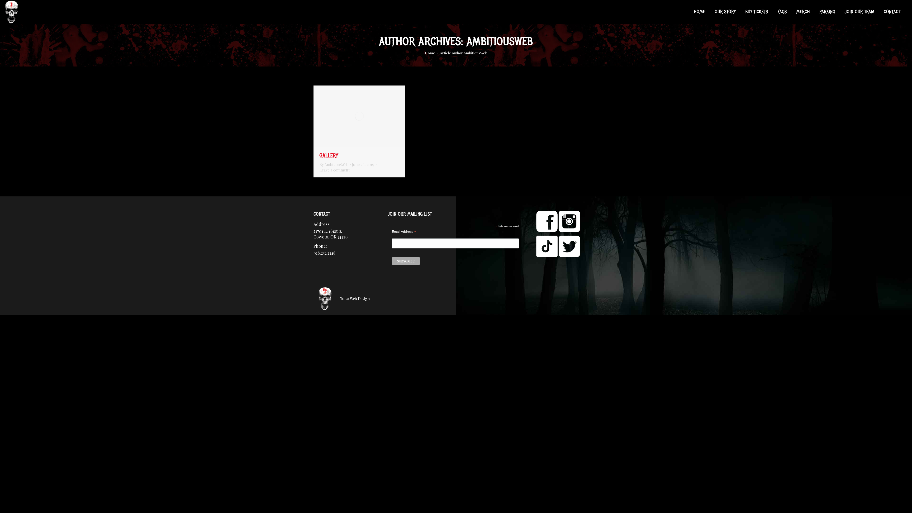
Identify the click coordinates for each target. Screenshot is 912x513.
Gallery (328, 155)
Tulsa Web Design (355, 298)
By (333, 164)
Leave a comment (334, 169)
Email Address (404, 231)
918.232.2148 (325, 253)
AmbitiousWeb (500, 41)
